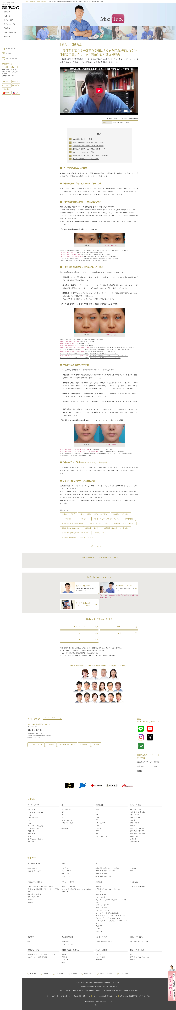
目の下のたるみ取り (33, 897)
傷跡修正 (132, 825)
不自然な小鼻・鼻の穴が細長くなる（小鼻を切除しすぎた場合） (101, 351)
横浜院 (156, 762)
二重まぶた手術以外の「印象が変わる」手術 (89, 149)
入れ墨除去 (133, 839)
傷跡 (29, 941)
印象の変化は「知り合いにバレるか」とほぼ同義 (90, 155)
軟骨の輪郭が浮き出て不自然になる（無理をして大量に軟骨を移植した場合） (108, 356)
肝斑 (97, 833)
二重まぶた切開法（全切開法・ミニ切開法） (94, 514)
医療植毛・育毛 (134, 836)
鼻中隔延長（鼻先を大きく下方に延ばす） (75, 533)
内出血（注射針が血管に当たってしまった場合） (112, 451)
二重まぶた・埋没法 (68, 514)
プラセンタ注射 (100, 897)
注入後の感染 (63, 455)
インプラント (65, 868)
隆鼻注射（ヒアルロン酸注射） (124, 523)
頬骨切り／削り (99, 533)
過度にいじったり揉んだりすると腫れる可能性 (79, 455)
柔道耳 (132, 871)
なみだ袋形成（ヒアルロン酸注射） (73, 523)
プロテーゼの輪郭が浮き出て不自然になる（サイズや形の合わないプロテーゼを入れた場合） (113, 347)
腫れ (85, 256)
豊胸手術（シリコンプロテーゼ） (139, 957)
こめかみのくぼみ (33, 817)
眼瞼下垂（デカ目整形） (121, 514)
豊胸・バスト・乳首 (135, 809)
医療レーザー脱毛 (135, 817)
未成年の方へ (15, 81)
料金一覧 (7, 16)
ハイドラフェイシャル (102, 910)
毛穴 (97, 820)
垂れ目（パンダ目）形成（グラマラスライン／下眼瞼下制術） (114, 519)
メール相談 (8, 53)
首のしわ (30, 836)
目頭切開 (68, 519)
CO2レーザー (99, 931)
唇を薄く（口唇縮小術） (69, 886)
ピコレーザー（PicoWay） (103, 905)
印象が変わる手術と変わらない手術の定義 (88, 142)
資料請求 (96, 744)
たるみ (29, 823)
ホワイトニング (66, 871)
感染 (128, 349)
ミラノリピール (100, 891)
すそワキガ (99, 954)
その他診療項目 (134, 841)
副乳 (131, 954)
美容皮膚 (99, 882)
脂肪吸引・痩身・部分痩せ (137, 812)
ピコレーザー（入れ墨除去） (138, 886)
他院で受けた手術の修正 (137, 831)
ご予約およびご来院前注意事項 (128, 996)
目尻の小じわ (31, 833)
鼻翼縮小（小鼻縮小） (92, 528)
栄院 (155, 766)
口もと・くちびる (67, 820)
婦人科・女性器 (134, 823)
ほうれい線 (31, 831)
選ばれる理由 (15, 85)
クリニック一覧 (9, 24)
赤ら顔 (98, 809)
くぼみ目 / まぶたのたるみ (35, 812)
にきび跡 (98, 828)
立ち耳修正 (133, 868)
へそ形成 (132, 820)
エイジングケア (33, 805)
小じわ (29, 815)
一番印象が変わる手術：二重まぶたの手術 (88, 146)
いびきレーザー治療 (67, 944)
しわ (29, 820)
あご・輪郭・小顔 (67, 809)
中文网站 (7, 93)
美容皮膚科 (100, 805)
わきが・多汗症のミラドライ (104, 941)
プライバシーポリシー (145, 996)
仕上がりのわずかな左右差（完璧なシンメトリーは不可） (74, 258)
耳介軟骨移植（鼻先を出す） (71, 528)
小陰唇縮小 (99, 959)
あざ (97, 812)
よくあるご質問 (50, 717)
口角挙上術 (65, 891)
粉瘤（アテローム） (101, 836)
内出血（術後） (91, 256)
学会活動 (6, 89)
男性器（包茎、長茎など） (137, 833)
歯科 (63, 812)
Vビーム (98, 928)
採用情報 (7, 36)
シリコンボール (66, 959)
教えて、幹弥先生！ (42, 1)
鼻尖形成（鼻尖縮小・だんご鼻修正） (116, 528)
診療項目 (7, 12)
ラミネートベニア (67, 876)
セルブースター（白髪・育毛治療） (38, 957)
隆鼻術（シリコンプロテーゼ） (100, 523)
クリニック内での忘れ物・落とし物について (105, 996)
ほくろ (98, 831)
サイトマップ (50, 996)
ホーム (26, 1)
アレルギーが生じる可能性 (125, 453)
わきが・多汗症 (134, 815)
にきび (98, 825)
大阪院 (139, 771)
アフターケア (84, 744)
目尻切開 (83, 519)
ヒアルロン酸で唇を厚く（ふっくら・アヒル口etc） (78, 537)
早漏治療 (64, 957)
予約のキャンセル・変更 (11, 58)
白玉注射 (98, 886)
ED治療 (64, 954)
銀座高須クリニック (144, 762)
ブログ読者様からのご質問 (82, 139)
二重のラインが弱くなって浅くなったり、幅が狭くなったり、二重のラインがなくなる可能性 (83, 260)
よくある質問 (123, 973)
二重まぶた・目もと (67, 823)
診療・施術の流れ (10, 32)
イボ (97, 815)
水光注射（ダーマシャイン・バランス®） (108, 889)
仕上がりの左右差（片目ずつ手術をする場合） (107, 256)
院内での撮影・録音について (82, 996)
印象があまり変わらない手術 (83, 152)
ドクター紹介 (8, 20)
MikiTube (32, 1)
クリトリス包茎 (100, 957)
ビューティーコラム (105, 973)
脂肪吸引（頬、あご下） (35, 871)
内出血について (122, 349)
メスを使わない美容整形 (137, 828)
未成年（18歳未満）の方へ (64, 996)
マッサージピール (101, 894)
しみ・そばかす (100, 823)
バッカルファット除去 (102, 907)
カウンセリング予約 (10, 48)
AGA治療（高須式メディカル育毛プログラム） (41, 954)
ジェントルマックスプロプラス (139, 941)
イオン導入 (99, 926)
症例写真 (7, 28)
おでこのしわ (31, 809)
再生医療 (65, 828)
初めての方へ (6, 81)
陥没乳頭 (132, 959)
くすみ (98, 817)
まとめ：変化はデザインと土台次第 (86, 159)
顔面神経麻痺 (65, 941)
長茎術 (63, 962)
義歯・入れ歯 (65, 873)
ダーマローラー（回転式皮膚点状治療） (107, 913)
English (17, 93)
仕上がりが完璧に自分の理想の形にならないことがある (104, 258)
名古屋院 (140, 766)
